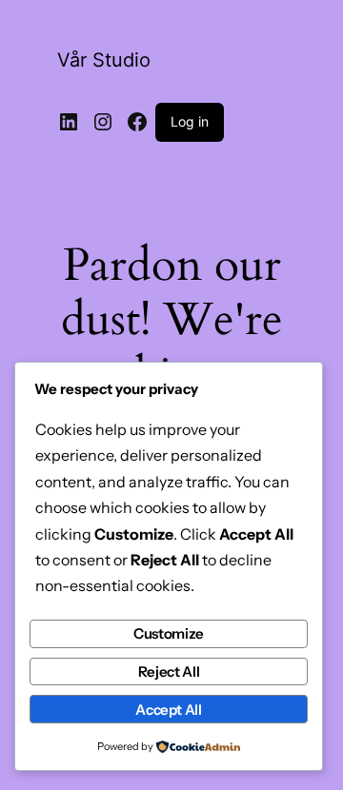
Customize (168, 633)
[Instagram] (102, 121)
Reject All (168, 671)
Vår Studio (104, 60)
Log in (190, 121)
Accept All (168, 710)
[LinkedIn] (68, 121)
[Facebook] (137, 121)
